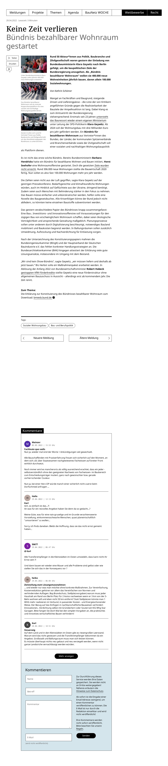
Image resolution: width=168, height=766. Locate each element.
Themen (56, 12)
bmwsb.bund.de (43, 297)
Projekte (38, 12)
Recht (154, 12)
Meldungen (18, 12)
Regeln (79, 728)
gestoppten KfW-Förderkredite (38, 272)
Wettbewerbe (134, 12)
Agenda (73, 12)
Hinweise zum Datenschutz (89, 691)
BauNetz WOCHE (97, 12)
